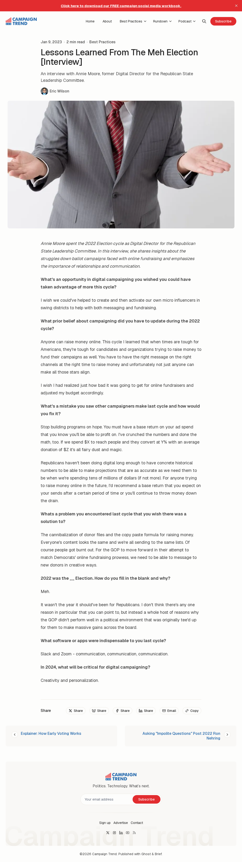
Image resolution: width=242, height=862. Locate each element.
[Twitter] (108, 833)
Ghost (146, 854)
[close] (236, 5)
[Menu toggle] (145, 21)
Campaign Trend (104, 854)
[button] (105, 822)
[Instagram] (114, 833)
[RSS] (134, 833)
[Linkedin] (121, 833)
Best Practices (102, 42)
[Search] (204, 21)
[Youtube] (128, 833)
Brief (158, 854)
